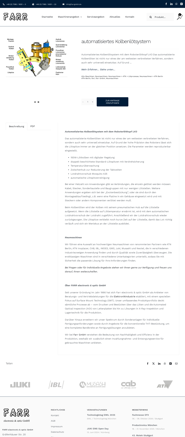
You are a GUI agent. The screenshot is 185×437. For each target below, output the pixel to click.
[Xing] (170, 363)
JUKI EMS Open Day (98, 428)
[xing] (181, 4)
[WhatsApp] (165, 363)
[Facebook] (148, 363)
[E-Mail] (176, 363)
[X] (153, 363)
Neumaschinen (101, 76)
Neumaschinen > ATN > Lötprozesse (123, 76)
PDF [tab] (32, 126)
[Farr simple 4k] (15, 13)
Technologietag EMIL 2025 (101, 415)
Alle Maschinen (87, 76)
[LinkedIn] (159, 363)
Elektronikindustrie (124, 296)
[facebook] (166, 4)
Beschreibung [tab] (16, 126)
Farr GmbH (100, 78)
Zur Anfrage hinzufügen (113, 101)
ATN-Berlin (85, 78)
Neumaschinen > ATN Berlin (151, 76)
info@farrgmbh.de (73, 4)
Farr (93, 78)
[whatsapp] (176, 4)
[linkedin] (171, 4)
